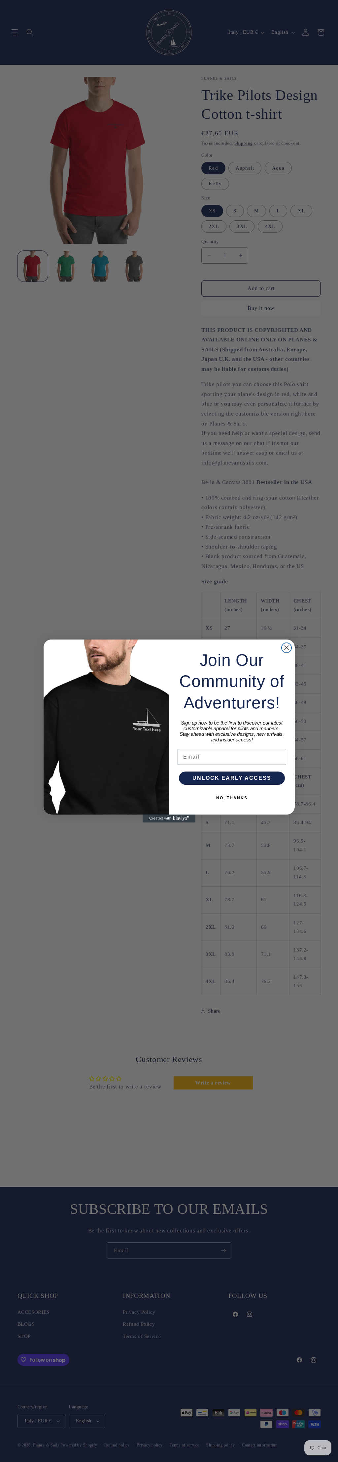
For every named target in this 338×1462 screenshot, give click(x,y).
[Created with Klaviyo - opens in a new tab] (169, 818)
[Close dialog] (286, 648)
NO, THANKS (232, 798)
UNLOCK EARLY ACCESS (231, 778)
